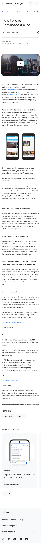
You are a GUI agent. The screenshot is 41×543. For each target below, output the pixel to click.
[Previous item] (4, 493)
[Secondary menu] (36, 3)
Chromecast (12, 90)
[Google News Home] (14, 3)
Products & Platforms (16, 12)
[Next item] (9, 493)
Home (4, 12)
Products (30, 12)
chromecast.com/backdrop (11, 322)
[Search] (30, 3)
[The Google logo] (6, 512)
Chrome (20, 416)
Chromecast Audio (14, 95)
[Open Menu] (2, 3)
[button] (38, 32)
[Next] (37, 11)
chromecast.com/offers (10, 380)
